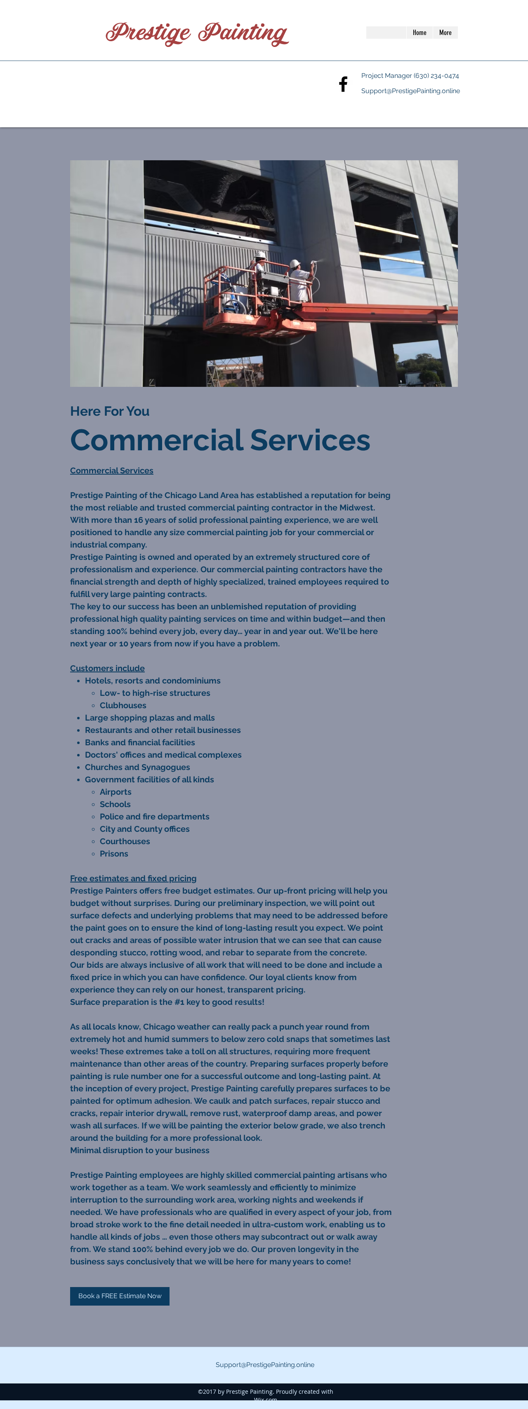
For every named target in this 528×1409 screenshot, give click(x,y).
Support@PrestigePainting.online (410, 91)
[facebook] (343, 84)
